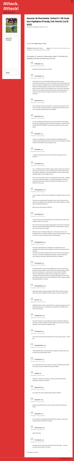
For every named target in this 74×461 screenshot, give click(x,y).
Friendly (64, 48)
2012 (51, 48)
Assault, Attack (31, 43)
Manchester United (37, 48)
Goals (68, 48)
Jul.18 (34, 50)
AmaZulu (55, 48)
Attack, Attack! (11, 6)
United (48, 50)
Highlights (29, 50)
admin (46, 27)
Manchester (39, 50)
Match (44, 50)
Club (60, 48)
